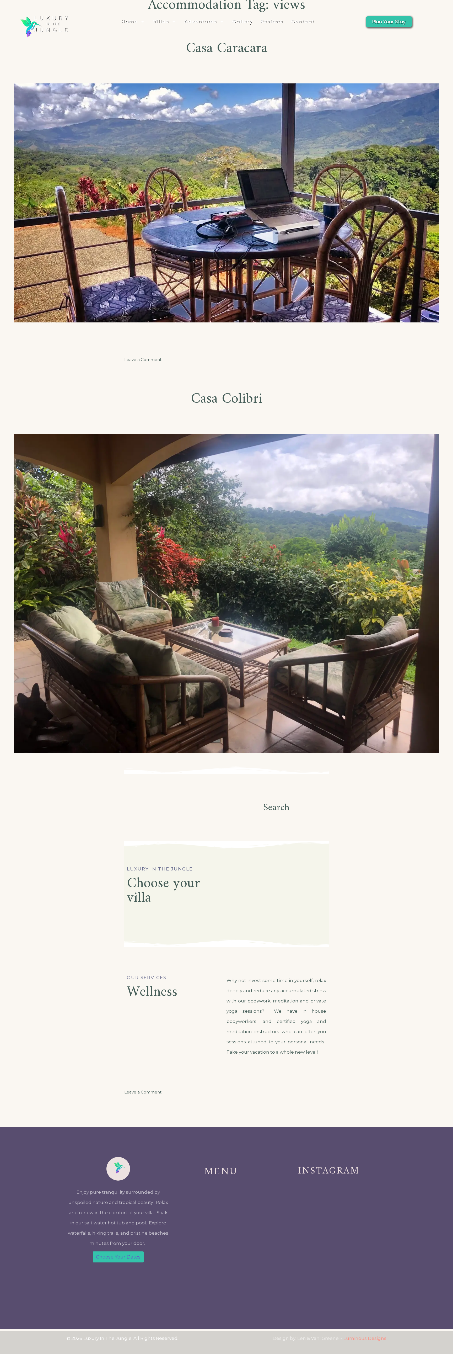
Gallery (242, 21)
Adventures (200, 21)
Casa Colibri (226, 399)
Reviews (272, 21)
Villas (161, 21)
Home (129, 21)
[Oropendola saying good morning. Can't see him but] (357, 1266)
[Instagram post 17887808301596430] (299, 1266)
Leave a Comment (142, 359)
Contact (303, 21)
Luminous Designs (364, 1338)
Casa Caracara (226, 48)
